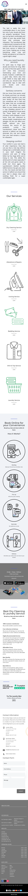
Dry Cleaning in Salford (6, 819)
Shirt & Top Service (14, 366)
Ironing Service (14, 296)
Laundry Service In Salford (7, 825)
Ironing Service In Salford (19, 825)
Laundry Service (14, 400)
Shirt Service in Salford (6, 822)
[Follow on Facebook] (2, 881)
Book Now (14, 894)
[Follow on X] (5, 881)
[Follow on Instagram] (8, 881)
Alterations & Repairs (14, 262)
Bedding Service (14, 331)
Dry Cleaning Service (14, 227)
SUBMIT (21, 791)
